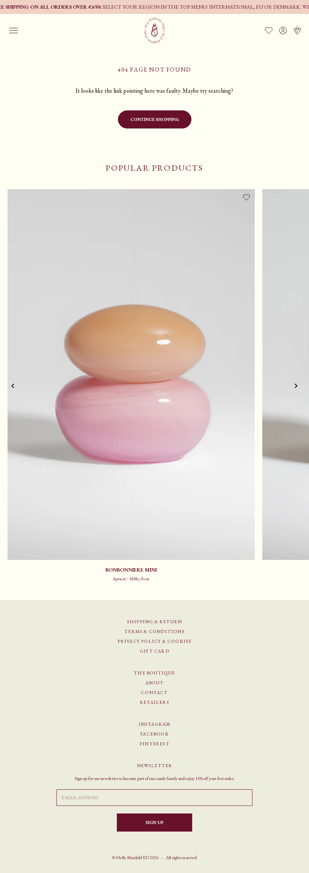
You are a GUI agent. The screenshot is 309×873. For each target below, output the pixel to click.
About (154, 683)
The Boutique (154, 673)
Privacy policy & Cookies (155, 641)
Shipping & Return (154, 622)
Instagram (155, 724)
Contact (154, 693)
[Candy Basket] (297, 30)
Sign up (154, 822)
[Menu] (14, 30)
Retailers (154, 702)
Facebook (154, 734)
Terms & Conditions (154, 631)
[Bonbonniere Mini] (131, 374)
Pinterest (154, 744)
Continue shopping (154, 119)
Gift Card (154, 651)
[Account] (283, 30)
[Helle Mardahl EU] (154, 30)
